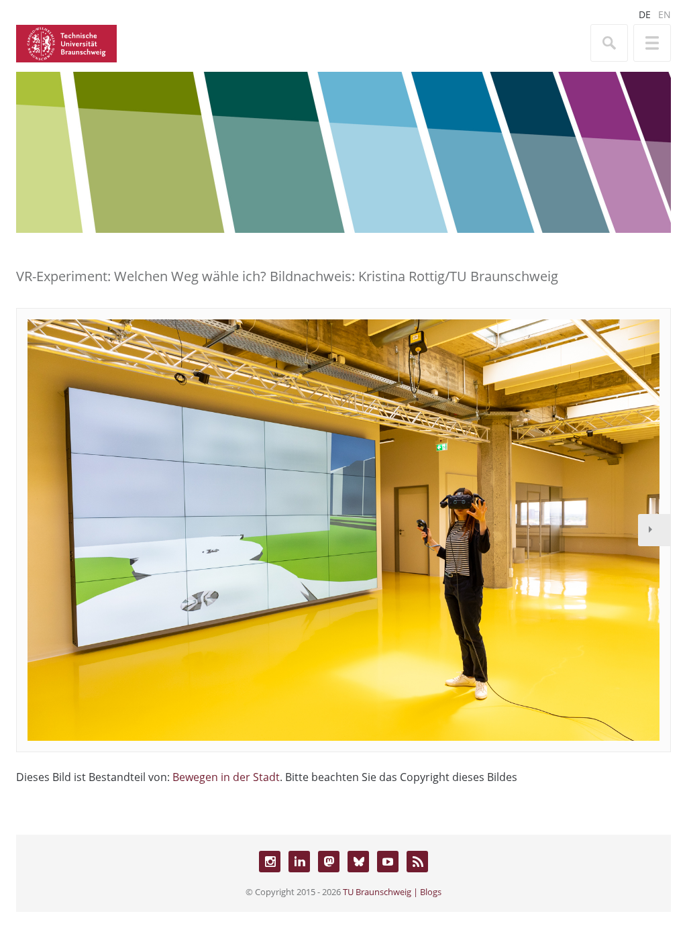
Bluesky (358, 861)
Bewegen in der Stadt (226, 777)
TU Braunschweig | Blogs (392, 892)
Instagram (269, 861)
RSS (417, 861)
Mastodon (328, 861)
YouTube (388, 861)
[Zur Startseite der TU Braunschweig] (66, 42)
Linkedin (299, 861)
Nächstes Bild (654, 530)
